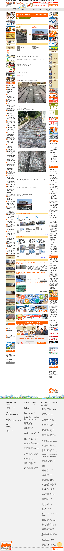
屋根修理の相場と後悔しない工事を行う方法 (53, 173)
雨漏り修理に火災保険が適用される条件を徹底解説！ (49, 545)
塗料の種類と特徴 (53, 333)
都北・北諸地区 (9, 356)
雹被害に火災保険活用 (45, 543)
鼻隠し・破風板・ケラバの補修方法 (11, 103)
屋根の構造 (8, 101)
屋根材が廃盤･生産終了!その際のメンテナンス (10, 204)
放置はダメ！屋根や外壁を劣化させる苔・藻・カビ (49, 525)
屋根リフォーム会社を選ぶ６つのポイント (54, 218)
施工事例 (22, 9)
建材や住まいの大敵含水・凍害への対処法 (10, 171)
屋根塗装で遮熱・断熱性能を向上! (53, 244)
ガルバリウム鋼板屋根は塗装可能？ (53, 150)
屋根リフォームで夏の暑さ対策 (28, 427)
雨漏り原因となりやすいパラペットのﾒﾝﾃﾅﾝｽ (11, 120)
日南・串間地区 (9, 354)
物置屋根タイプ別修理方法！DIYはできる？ (53, 301)
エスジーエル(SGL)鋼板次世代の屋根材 (10, 217)
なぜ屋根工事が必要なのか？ (53, 169)
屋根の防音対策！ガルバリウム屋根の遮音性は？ (54, 163)
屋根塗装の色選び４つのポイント (52, 240)
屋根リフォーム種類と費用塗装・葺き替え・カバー (54, 187)
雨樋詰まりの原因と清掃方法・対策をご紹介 (30, 462)
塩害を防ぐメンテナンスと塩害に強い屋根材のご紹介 (49, 524)
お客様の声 (28, 9)
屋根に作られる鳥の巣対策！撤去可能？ (53, 314)
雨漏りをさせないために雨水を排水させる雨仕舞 (11, 175)
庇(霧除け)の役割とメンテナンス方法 (10, 142)
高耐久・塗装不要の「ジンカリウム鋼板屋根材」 (48, 489)
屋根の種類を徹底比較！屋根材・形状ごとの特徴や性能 (49, 436)
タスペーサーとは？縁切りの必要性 (10, 113)
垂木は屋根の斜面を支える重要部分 (29, 447)
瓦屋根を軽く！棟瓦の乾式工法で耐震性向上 (48, 480)
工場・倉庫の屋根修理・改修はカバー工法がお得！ (54, 305)
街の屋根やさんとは (10, 404)
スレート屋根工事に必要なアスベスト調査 (47, 485)
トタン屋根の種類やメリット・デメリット (53, 196)
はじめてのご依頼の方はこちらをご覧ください (30, 404)
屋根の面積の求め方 (10, 153)
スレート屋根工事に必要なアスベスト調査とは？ (11, 248)
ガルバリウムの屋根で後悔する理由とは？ (10, 214)
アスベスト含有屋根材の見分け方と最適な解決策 (11, 184)
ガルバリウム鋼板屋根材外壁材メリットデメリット (54, 161)
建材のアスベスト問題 (10, 186)
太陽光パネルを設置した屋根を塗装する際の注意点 (31, 467)
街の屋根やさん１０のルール (11, 407)
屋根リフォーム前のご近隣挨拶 (28, 413)
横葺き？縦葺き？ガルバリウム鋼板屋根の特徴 (54, 159)
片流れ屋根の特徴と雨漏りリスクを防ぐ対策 (11, 160)
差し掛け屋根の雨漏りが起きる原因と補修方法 (11, 165)
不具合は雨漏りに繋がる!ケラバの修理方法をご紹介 (49, 457)
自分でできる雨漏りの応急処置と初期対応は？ (53, 247)
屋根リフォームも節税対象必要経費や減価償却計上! (54, 325)
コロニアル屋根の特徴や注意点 (52, 193)
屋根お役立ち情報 (52, 219)
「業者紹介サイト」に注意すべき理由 (53, 288)
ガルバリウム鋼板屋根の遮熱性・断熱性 (53, 152)
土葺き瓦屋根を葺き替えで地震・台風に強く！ (11, 135)
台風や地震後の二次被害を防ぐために (53, 229)
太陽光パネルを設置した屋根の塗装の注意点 (53, 200)
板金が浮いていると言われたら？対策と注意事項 (54, 279)
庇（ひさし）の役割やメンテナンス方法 (11, 234)
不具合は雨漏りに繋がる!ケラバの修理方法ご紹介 (11, 106)
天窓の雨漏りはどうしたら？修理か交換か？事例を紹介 (49, 451)
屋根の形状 (43, 466)
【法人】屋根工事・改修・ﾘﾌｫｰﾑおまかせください (54, 323)
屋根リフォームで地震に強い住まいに (29, 423)
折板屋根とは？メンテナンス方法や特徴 (53, 198)
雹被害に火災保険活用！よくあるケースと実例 (53, 251)
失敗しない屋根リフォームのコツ (53, 171)
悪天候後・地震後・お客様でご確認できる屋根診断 (49, 409)
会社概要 (54, 9)
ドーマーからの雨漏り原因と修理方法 (10, 236)
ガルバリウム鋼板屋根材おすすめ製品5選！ (53, 157)
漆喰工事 (54, 62)
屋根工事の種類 (53, 51)
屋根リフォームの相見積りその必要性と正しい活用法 (54, 261)
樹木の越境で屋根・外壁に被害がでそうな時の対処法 (54, 283)
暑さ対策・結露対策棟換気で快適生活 (47, 474)
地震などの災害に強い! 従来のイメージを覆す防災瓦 (49, 483)
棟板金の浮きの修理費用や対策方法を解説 (11, 99)
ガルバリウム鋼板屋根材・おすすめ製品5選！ (48, 424)
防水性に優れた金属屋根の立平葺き (46, 519)
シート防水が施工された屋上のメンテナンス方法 (11, 118)
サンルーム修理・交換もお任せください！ (53, 303)
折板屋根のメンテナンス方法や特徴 (46, 444)
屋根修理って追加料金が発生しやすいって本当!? (53, 281)
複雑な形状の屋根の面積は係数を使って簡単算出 (48, 471)
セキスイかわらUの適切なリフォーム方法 (47, 414)
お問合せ (8, 337)
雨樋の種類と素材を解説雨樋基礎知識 (11, 246)
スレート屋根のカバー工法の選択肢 (54, 189)
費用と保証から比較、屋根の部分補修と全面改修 (54, 178)
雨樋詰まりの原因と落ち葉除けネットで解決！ (54, 312)
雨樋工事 (54, 66)
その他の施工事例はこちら (44, 234)
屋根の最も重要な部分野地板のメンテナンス (10, 190)
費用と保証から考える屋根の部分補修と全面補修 (31, 444)
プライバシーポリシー (10, 335)
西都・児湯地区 (9, 359)
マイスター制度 (9, 412)
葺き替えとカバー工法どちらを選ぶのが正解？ (53, 182)
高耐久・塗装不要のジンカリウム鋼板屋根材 (11, 222)
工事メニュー (41, 9)
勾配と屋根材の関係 (10, 173)
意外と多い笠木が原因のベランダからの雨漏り (11, 108)
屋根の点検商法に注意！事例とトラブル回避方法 (53, 276)
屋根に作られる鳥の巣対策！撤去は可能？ (30, 464)
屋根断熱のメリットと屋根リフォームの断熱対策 (11, 243)
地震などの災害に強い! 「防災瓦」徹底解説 (53, 235)
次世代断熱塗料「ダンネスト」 (52, 242)
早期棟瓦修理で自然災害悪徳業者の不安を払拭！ (11, 137)
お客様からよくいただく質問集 (46, 413)
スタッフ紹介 (9, 328)
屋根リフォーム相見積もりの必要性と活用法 (30, 439)
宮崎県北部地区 (9, 361)
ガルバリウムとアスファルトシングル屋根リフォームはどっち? (11, 209)
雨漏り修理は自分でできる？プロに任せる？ (11, 94)
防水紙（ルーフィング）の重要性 (46, 508)
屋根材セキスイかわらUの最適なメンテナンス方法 (54, 207)
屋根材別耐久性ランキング (10, 196)
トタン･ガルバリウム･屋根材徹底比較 (10, 212)
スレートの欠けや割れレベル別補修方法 (53, 191)
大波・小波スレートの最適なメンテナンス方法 (11, 139)
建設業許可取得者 (10, 330)
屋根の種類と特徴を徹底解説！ (10, 85)
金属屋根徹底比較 (44, 515)
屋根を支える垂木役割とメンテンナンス (10, 227)
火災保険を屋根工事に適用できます (29, 424)
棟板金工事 (54, 77)
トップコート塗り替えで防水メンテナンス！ (11, 251)
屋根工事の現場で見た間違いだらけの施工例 (53, 238)
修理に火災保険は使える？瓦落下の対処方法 (54, 226)
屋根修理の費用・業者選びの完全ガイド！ (11, 89)
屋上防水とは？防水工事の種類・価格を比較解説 (11, 125)
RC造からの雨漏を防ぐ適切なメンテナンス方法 (48, 490)
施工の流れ (35, 9)
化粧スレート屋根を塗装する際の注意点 (53, 202)
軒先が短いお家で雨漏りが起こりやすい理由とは (11, 182)
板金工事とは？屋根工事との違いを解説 (11, 97)
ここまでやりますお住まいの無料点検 (48, 9)
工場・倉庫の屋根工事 (53, 316)
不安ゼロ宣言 (9, 408)
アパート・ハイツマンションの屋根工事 (53, 318)
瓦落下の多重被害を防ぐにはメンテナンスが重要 (53, 224)
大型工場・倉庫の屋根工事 (28, 428)
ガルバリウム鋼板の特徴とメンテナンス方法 (11, 219)
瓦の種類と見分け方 (44, 505)
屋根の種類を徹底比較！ (52, 184)
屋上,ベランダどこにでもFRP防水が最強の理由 (11, 123)
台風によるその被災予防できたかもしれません (54, 222)
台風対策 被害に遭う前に (27, 422)
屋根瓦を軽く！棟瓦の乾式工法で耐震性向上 (53, 231)
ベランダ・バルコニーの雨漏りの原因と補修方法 (11, 127)
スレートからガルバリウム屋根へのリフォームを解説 (54, 145)
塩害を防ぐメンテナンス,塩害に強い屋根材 (11, 199)
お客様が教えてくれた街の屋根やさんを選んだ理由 (14, 420)
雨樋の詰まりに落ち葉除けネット (29, 463)
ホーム (9, 9)
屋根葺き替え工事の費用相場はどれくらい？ (53, 175)
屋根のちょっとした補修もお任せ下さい (29, 412)
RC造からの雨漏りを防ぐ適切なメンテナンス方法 (11, 231)
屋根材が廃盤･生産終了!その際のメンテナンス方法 (48, 460)
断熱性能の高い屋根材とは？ (9, 241)
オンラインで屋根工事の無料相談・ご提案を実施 (53, 259)
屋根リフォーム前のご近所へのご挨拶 (53, 263)
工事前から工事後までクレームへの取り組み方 (53, 265)
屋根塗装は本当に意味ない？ (10, 92)
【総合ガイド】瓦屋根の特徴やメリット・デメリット (49, 435)
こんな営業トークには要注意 (53, 272)
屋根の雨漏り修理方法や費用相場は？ (11, 229)
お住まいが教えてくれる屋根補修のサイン (53, 180)
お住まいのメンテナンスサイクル (46, 503)
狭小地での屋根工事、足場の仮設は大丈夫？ (48, 420)
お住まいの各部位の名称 (11, 87)
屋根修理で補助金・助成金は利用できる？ (53, 253)
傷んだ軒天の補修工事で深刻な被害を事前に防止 (11, 110)
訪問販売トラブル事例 (53, 274)
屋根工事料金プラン (27, 408)
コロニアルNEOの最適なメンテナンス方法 (53, 209)
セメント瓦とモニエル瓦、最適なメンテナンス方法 (49, 446)
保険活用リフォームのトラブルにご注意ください (54, 285)
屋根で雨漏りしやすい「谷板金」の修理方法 (10, 178)
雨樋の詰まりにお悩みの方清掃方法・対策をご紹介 (54, 310)
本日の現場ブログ (9, 419)
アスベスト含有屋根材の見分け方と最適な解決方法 (49, 484)
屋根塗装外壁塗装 (54, 81)
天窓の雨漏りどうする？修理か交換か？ (11, 239)
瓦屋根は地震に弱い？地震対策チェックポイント (54, 233)
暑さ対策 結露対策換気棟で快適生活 (10, 169)
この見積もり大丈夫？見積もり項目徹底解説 (53, 268)
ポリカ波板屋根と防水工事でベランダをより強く (54, 307)
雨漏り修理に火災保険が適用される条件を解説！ (53, 249)
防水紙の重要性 (9, 188)
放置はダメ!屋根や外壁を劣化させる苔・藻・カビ (11, 201)
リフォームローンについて (28, 442)
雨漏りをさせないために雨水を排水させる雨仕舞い (49, 533)
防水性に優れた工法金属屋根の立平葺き (10, 147)
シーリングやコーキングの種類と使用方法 (11, 144)
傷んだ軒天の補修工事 (45, 499)
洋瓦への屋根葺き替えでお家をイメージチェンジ (11, 206)
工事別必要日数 (52, 215)
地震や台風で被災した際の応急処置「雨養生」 (11, 149)
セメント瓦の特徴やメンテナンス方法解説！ (11, 130)
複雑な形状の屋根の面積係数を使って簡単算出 (11, 156)
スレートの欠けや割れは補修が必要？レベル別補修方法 (49, 441)
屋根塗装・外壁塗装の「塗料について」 (47, 410)
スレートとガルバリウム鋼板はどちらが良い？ (53, 143)
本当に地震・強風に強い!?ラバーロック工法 (48, 529)
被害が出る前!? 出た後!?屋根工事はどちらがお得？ (54, 270)
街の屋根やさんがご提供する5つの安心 (16, 9)
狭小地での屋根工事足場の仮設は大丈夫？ (53, 211)
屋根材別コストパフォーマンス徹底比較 (11, 194)
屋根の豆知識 (9, 192)
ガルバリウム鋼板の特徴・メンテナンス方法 (48, 488)
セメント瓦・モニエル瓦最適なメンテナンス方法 (11, 132)
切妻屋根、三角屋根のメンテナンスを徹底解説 (11, 162)
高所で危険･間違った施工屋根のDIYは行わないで (11, 224)
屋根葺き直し (55, 73)
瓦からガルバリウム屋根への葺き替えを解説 (53, 148)
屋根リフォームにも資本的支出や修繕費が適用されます (32, 443)
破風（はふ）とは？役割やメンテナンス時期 (11, 253)
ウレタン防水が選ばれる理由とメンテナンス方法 (11, 115)
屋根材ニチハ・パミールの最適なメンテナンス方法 (54, 205)
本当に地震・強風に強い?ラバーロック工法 (11, 152)
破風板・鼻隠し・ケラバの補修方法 (46, 450)
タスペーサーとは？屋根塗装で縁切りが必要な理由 (49, 456)
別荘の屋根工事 (52, 320)
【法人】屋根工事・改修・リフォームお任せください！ (32, 432)
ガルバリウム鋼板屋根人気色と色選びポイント (53, 154)
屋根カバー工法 (55, 58)
